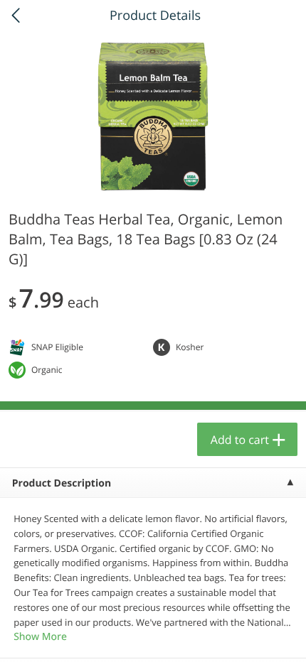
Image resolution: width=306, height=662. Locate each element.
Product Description (61, 483)
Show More (40, 637)
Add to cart (240, 439)
